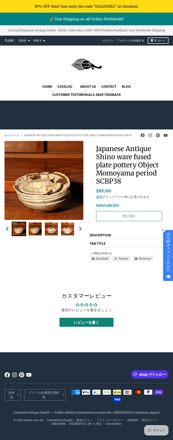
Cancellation (113, 423)
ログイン (107, 40)
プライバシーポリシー (110, 420)
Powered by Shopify (60, 420)
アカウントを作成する (130, 40)
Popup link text (107, 205)
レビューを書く (86, 322)
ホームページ (12, 135)
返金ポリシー (85, 420)
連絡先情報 (58, 423)
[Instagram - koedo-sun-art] (150, 135)
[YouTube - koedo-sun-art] (165, 135)
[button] (19, 229)
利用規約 (132, 420)
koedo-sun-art (33, 420)
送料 (99, 197)
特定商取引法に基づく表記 (85, 423)
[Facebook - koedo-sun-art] (143, 135)
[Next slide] (80, 228)
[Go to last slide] (8, 228)
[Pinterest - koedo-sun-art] (158, 135)
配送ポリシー (150, 420)
